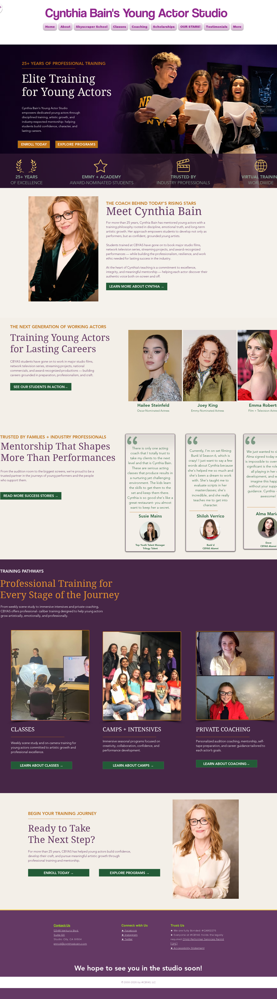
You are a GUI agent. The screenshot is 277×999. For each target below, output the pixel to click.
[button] (65, 26)
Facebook (131, 930)
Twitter (128, 939)
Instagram (131, 935)
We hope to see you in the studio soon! (138, 968)
